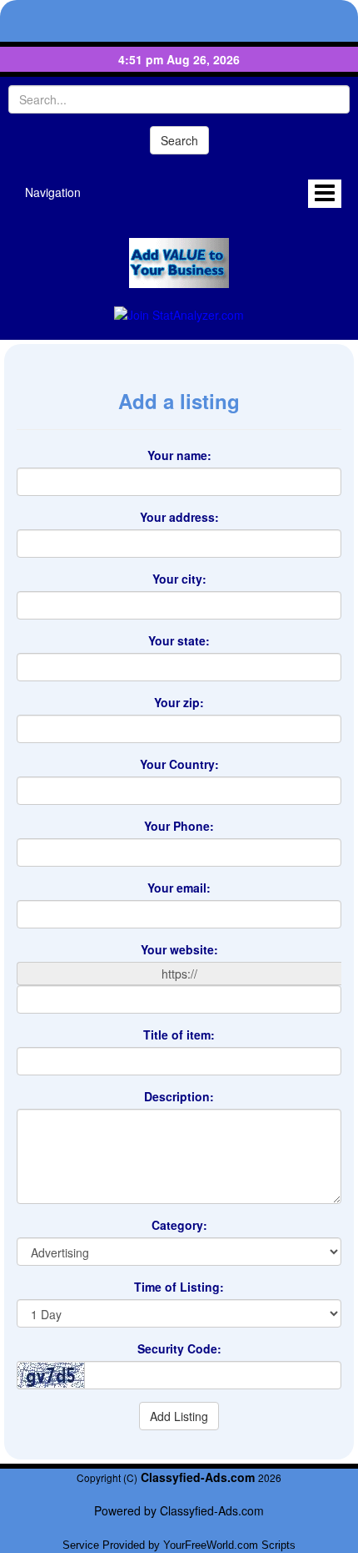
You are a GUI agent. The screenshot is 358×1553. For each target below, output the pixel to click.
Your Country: (179, 764)
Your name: (179, 455)
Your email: (179, 887)
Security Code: (179, 1348)
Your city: (179, 578)
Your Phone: (179, 825)
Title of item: (179, 1034)
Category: (179, 1225)
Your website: (179, 949)
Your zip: (179, 702)
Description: (179, 1096)
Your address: (179, 516)
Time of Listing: (179, 1286)
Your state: (179, 640)
